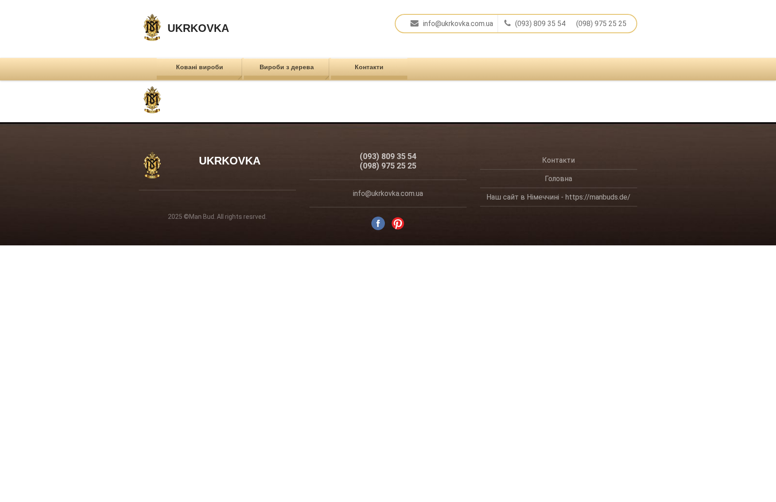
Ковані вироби (199, 67)
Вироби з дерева (287, 67)
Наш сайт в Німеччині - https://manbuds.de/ (558, 197)
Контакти (369, 67)
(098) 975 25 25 (601, 23)
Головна (558, 178)
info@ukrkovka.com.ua (458, 23)
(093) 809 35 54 (540, 23)
